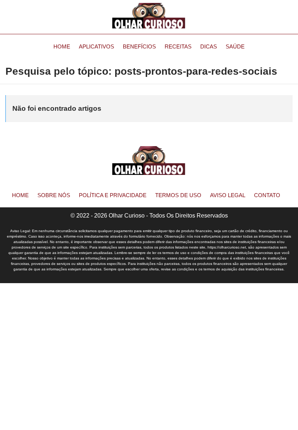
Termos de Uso (178, 195)
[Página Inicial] (149, 15)
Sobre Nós (53, 195)
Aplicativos (96, 46)
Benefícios (139, 46)
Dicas (208, 46)
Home (61, 46)
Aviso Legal (227, 195)
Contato (267, 195)
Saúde (235, 46)
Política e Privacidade (112, 195)
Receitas (178, 46)
